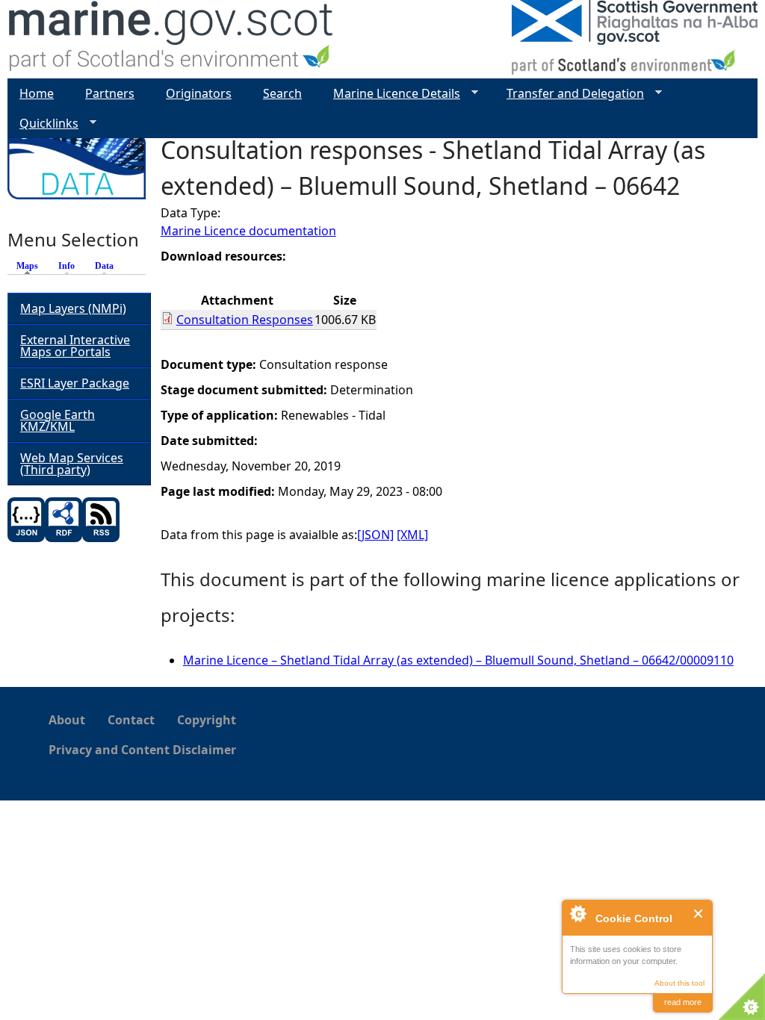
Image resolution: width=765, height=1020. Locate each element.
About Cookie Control (577, 913)
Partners (109, 93)
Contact (131, 720)
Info (66, 266)
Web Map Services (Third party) (71, 464)
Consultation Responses (244, 319)
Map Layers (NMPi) (73, 308)
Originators (199, 93)
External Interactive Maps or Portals (75, 346)
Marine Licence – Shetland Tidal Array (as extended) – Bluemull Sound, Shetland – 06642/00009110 (458, 660)
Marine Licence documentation (248, 231)
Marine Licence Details (390, 93)
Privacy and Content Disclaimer (142, 749)
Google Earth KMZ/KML (57, 420)
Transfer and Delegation (569, 93)
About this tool (679, 983)
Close (699, 913)
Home (36, 93)
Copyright (206, 720)
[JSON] (375, 534)
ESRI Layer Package (74, 383)
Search (282, 93)
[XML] (412, 534)
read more (682, 1002)
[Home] (171, 39)
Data (104, 266)
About (67, 720)
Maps (31, 266)
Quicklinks (42, 123)
